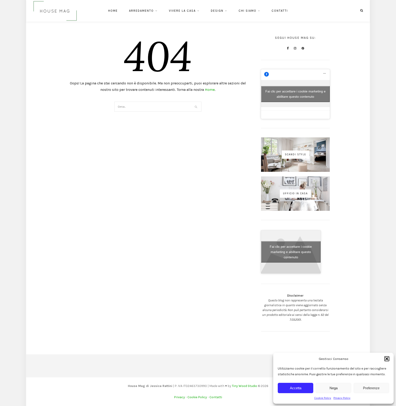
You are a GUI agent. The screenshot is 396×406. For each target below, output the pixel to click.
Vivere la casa (182, 10)
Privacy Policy (341, 398)
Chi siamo (247, 10)
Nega (334, 388)
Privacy (179, 397)
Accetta (295, 388)
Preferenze (371, 388)
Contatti (280, 10)
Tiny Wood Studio (244, 386)
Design (217, 10)
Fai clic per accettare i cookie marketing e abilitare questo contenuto (295, 93)
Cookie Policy (322, 398)
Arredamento (141, 10)
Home (113, 10)
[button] (387, 358)
